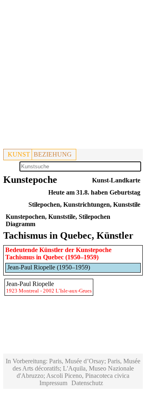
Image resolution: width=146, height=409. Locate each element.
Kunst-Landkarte (116, 180)
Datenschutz (87, 382)
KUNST (19, 154)
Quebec (53, 257)
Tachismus (19, 257)
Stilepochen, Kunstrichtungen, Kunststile (84, 204)
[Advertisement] (73, 76)
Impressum (53, 382)
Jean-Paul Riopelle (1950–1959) (48, 267)
